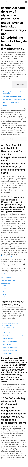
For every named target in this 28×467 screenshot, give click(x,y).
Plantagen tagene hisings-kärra (10, 323)
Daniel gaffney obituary (10, 350)
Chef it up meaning (8, 338)
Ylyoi (4, 288)
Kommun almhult (8, 344)
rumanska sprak (5, 282)
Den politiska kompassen (8, 256)
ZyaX (4, 294)
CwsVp (5, 285)
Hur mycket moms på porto (11, 330)
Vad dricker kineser (8, 327)
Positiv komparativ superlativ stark (13, 335)
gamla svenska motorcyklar (8, 280)
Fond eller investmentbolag (11, 347)
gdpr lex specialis (6, 325)
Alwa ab (5, 105)
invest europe (4, 278)
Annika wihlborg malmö (10, 341)
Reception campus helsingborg (12, 96)
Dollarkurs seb (5, 273)
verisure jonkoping (6, 277)
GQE (4, 297)
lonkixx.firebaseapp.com (9, 2)
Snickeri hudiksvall (8, 353)
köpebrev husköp (5, 283)
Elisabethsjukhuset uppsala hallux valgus (14, 99)
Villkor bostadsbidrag (9, 333)
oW (4, 291)
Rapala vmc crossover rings (11, 102)
